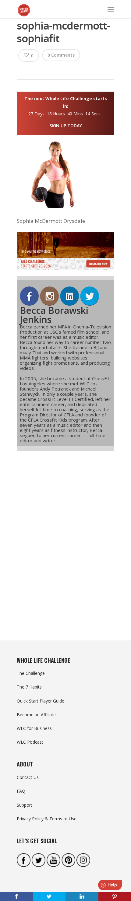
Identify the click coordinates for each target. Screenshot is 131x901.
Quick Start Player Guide (40, 701)
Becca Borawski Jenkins (54, 315)
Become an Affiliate (36, 714)
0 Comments (61, 55)
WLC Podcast (30, 742)
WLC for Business (34, 728)
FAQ (21, 791)
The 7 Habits (29, 687)
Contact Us (28, 777)
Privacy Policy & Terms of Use (46, 819)
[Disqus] (65, 534)
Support (24, 805)
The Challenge (31, 673)
